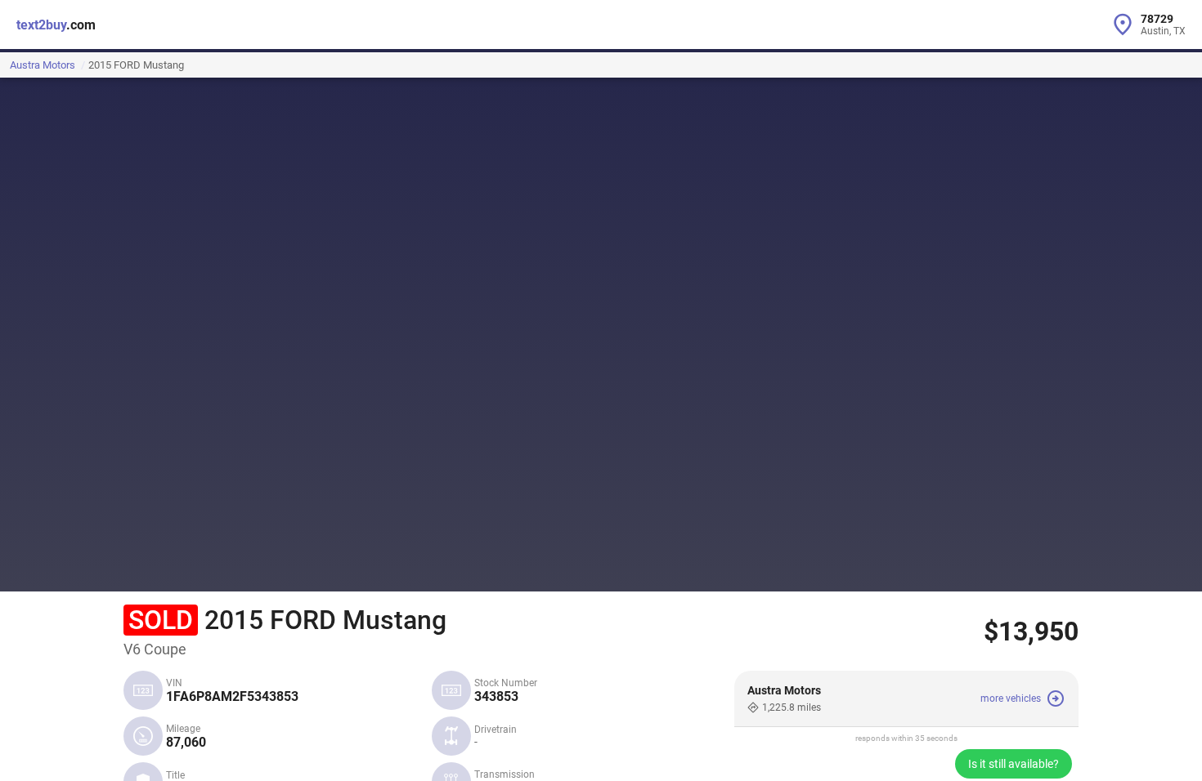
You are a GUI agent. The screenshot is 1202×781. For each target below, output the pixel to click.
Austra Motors (42, 65)
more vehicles (1010, 698)
